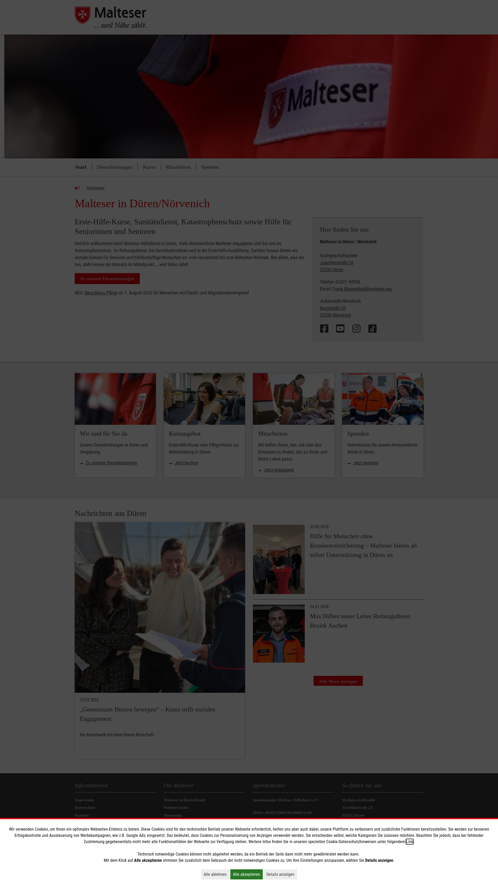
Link (409, 841)
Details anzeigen (281, 874)
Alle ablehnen (216, 874)
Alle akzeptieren (248, 874)
